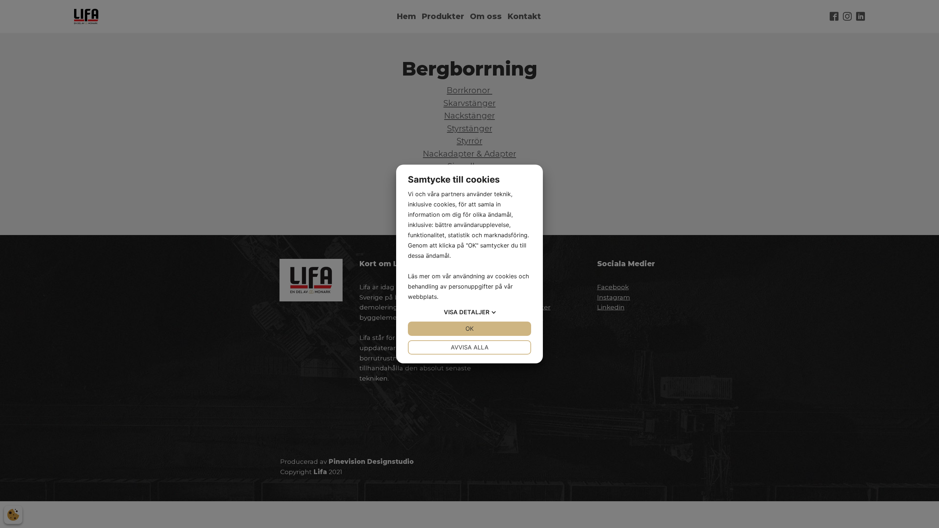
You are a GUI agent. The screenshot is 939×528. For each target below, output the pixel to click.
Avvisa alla (470, 347)
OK (469, 328)
